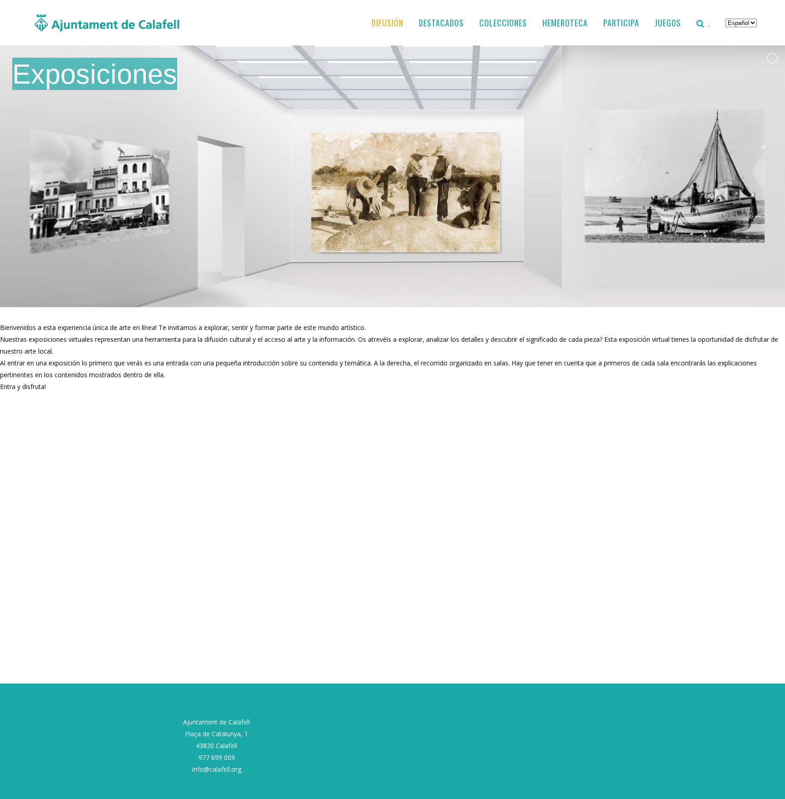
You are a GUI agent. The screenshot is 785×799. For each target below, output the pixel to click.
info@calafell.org (216, 769)
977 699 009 (217, 757)
